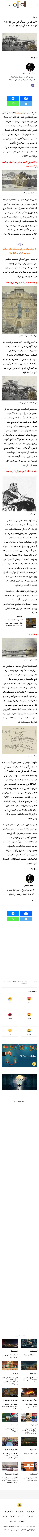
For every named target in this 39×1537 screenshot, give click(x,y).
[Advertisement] (19, 1241)
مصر (4, 982)
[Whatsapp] (13, 103)
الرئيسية (30, 1512)
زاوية (5, 1517)
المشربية (19, 620)
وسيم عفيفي (29, 73)
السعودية (20, 982)
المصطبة (11, 620)
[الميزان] (19, 5)
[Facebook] (26, 98)
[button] (19, 1082)
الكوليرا (14, 982)
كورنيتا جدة (9, 982)
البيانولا (30, 1517)
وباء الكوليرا (19, 113)
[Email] (32, 85)
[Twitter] (26, 103)
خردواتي (22, 1522)
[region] (19, 1082)
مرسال (15, 1374)
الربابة (35, 17)
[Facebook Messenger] (13, 98)
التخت (21, 1517)
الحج (26, 982)
